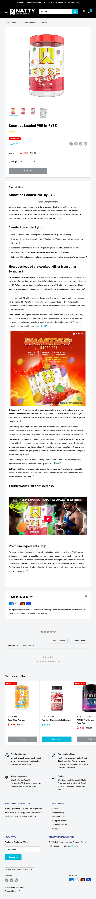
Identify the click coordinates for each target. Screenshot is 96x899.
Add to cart (56, 739)
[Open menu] (6, 12)
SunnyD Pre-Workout (16, 720)
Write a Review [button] (80, 640)
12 (57, 463)
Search (55, 808)
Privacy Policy (58, 812)
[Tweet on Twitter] (80, 144)
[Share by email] (85, 144)
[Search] (75, 11)
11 (55, 463)
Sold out (28, 170)
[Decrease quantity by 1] (21, 161)
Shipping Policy (59, 820)
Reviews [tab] (11, 645)
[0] (88, 11)
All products (16, 22)
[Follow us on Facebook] (6, 880)
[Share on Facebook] (71, 144)
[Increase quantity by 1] (34, 161)
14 (34, 476)
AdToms (73, 846)
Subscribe (13, 857)
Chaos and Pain (48, 717)
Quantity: (13, 161)
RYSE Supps (13, 144)
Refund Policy (58, 816)
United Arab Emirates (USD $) (17, 869)
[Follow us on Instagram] (16, 880)
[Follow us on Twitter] (11, 880)
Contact (55, 828)
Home (7, 22)
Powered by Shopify (12, 891)
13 (59, 463)
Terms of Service (59, 824)
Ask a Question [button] (59, 640)
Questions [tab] (27, 645)
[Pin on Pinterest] (76, 144)
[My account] (84, 11)
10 (21, 421)
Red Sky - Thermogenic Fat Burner (56, 720)
